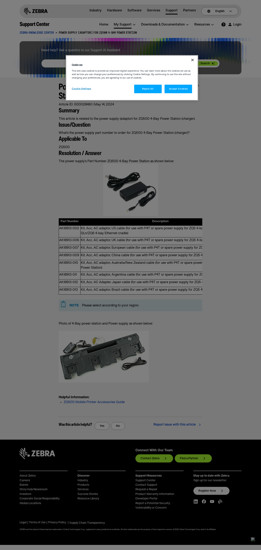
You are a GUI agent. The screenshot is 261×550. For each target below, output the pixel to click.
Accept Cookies (178, 89)
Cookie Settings (81, 89)
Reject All (148, 89)
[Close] (192, 59)
